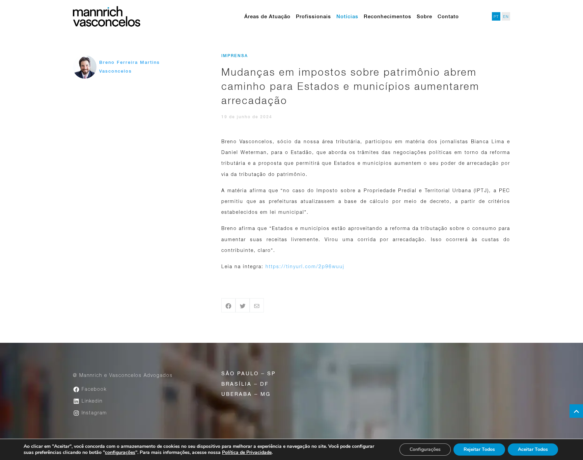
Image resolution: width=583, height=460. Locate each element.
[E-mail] (256, 305)
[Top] (576, 411)
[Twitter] (242, 305)
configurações (120, 453)
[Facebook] (228, 305)
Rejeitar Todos (479, 449)
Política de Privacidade (247, 452)
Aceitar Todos (533, 449)
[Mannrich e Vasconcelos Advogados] (106, 16)
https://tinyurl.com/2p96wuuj (305, 266)
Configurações (425, 449)
